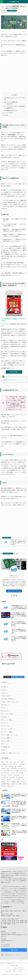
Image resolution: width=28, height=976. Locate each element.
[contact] (16, 595)
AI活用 (5, 687)
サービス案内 (19, 970)
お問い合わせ (8, 971)
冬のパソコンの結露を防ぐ (11, 102)
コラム (5, 723)
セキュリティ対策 (19, 773)
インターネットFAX (5, 770)
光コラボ (8, 781)
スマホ (13, 773)
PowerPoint (7, 696)
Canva (5, 690)
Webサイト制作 (20, 968)
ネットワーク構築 (8, 732)
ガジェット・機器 (8, 720)
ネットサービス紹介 (9, 729)
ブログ (24, 970)
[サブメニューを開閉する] (25, 705)
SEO (15, 766)
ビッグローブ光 (5, 777)
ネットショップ (17, 775)
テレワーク (4, 775)
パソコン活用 (7, 741)
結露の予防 (9, 104)
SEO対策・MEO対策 (9, 699)
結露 (17, 553)
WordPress (6, 711)
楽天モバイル (10, 786)
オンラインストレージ (6, 773)
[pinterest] (14, 595)
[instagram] (12, 595)
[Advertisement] (14, 73)
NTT (2, 766)
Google (22, 762)
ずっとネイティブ (21, 768)
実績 (5, 750)
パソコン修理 (13, 968)
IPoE (11, 764)
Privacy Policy (19, 971)
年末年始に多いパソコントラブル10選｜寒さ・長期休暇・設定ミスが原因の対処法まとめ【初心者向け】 (17, 542)
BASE (3, 762)
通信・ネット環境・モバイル (11, 753)
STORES (19, 766)
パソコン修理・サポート (11, 10)
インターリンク (23, 770)
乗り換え (3, 781)
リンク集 (13, 971)
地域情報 (6, 747)
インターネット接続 (9, 714)
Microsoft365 (22, 764)
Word (5, 708)
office (6, 766)
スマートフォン (7, 726)
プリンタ (3, 779)
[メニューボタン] (1, 1)
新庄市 (24, 783)
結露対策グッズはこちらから (10, 380)
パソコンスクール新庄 (7, 970)
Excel (5, 693)
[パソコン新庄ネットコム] (14, 1)
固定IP (18, 781)
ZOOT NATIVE (14, 768)
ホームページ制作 (16, 779)
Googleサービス (5, 764)
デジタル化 (10, 775)
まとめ (6, 115)
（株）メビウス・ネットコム (13, 591)
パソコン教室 (7, 738)
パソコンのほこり (9, 113)
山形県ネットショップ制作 (16, 783)
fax (18, 762)
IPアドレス (15, 764)
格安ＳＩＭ (4, 786)
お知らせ (6, 717)
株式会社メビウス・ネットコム (11, 955)
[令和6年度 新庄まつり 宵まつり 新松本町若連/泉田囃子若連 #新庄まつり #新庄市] (7, 671)
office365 (11, 766)
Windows (6, 705)
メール (5, 744)
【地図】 (3, 942)
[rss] (14, 965)
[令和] (20, 671)
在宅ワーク (23, 781)
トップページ (7, 968)
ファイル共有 (11, 777)
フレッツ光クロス (19, 777)
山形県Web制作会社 (6, 783)
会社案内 (14, 970)
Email (11, 762)
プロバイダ (9, 779)
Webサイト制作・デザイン (10, 702)
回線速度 (13, 781)
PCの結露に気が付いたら (10, 110)
